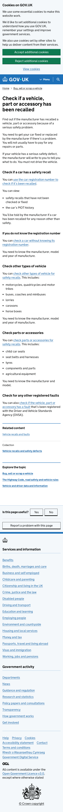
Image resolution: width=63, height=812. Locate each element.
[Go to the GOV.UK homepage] (15, 79)
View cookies (31, 69)
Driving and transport (16, 605)
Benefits (7, 560)
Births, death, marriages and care (24, 566)
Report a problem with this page (31, 525)
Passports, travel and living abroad (25, 643)
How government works (18, 716)
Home (5, 88)
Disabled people (13, 598)
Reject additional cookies (31, 61)
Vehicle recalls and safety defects (22, 451)
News (6, 684)
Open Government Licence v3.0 (23, 773)
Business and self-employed (20, 573)
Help (5, 738)
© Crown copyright (31, 803)
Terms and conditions (16, 747)
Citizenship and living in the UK (22, 586)
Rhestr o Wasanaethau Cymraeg (23, 752)
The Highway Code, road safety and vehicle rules (30, 479)
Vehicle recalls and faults (16, 434)
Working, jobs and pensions (20, 656)
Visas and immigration (16, 650)
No (53, 512)
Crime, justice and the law (19, 592)
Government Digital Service (20, 757)
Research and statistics (18, 697)
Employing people (14, 618)
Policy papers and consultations (23, 703)
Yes (38, 512)
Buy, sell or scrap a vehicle (27, 88)
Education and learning (17, 611)
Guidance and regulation (18, 690)
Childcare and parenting (18, 579)
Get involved (10, 722)
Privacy (17, 738)
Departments (11, 677)
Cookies (30, 738)
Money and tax (12, 637)
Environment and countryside (21, 624)
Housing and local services (19, 631)
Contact (42, 743)
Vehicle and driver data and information (25, 485)
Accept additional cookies (31, 52)
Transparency (11, 709)
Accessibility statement (18, 743)
